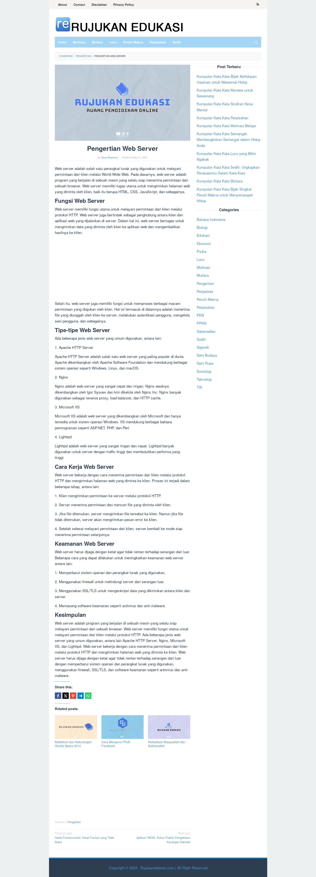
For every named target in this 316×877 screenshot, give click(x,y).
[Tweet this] (65, 695)
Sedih (201, 339)
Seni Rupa (205, 363)
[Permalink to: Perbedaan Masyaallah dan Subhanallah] (169, 727)
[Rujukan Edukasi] (119, 24)
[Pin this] (73, 695)
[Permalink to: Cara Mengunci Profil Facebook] (122, 727)
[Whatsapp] (88, 695)
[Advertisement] (122, 268)
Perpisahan (206, 307)
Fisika (201, 251)
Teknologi (204, 379)
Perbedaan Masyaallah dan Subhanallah (166, 744)
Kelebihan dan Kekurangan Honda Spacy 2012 (73, 744)
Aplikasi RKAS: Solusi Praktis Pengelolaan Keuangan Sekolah (163, 837)
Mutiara (203, 275)
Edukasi (203, 235)
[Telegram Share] (80, 695)
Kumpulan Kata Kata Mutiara (219, 181)
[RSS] (258, 4)
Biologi (202, 227)
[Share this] (58, 695)
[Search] (255, 42)
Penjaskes (205, 291)
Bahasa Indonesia (211, 219)
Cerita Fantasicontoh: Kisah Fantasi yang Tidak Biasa (84, 837)
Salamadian (206, 331)
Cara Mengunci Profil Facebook (115, 744)
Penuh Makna (207, 299)
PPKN (201, 323)
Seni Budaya (207, 355)
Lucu (200, 259)
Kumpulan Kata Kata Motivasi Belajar (226, 125)
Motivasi (203, 267)
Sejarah (203, 347)
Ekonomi (204, 243)
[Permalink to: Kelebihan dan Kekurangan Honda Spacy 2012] (76, 727)
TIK (199, 387)
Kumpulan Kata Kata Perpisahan (222, 117)
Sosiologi (204, 371)
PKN (200, 315)
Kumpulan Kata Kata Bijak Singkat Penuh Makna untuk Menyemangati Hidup (225, 194)
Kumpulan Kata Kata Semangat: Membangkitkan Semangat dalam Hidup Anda (228, 139)
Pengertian (74, 822)
